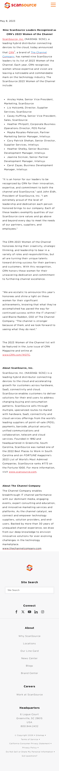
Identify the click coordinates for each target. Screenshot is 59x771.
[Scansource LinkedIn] (36, 611)
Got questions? (29, 756)
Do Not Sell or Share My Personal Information (29, 752)
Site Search (29, 582)
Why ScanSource (29, 636)
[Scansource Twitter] (23, 611)
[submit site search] (50, 590)
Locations (29, 643)
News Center (29, 658)
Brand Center (29, 673)
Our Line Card (29, 651)
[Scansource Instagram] (42, 611)
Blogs (29, 665)
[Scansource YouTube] (29, 611)
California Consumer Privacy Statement (29, 743)
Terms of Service (29, 739)
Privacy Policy (29, 747)
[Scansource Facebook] (16, 611)
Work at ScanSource (29, 694)
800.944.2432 (29, 726)
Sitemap (40, 735)
